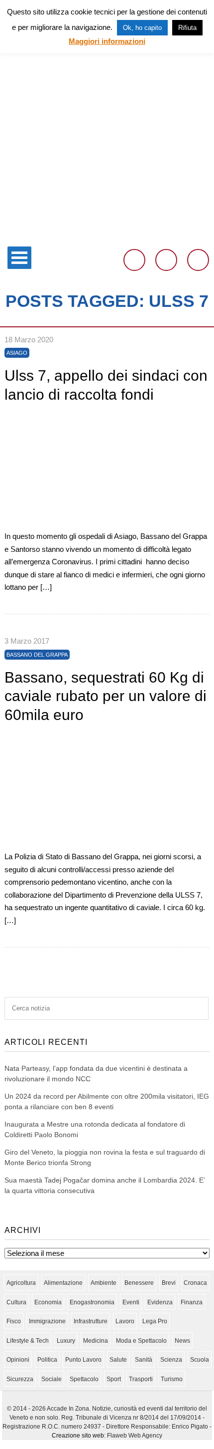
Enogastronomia (92, 1302)
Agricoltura (21, 1282)
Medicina (95, 1340)
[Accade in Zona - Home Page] (107, 235)
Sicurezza (19, 1379)
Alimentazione (63, 1282)
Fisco (13, 1321)
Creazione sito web (78, 1435)
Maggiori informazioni (107, 41)
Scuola (199, 1359)
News (182, 1340)
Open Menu (19, 257)
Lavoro (124, 1321)
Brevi (169, 1282)
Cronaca (195, 1282)
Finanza (192, 1302)
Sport (114, 1379)
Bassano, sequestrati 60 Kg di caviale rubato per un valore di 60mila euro (105, 696)
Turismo (172, 1379)
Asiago (16, 353)
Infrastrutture (90, 1321)
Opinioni (17, 1359)
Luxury (66, 1340)
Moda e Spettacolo (141, 1340)
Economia (48, 1302)
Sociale (51, 1379)
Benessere (139, 1282)
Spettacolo (84, 1379)
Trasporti (141, 1379)
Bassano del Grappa (37, 655)
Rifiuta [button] (187, 27)
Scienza (171, 1359)
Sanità (143, 1359)
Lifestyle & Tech (27, 1340)
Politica (47, 1359)
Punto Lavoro (83, 1359)
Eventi (130, 1302)
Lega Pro (154, 1321)
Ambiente (103, 1282)
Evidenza (160, 1302)
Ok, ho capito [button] (142, 27)
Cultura (16, 1302)
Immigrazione (47, 1321)
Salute (118, 1359)
